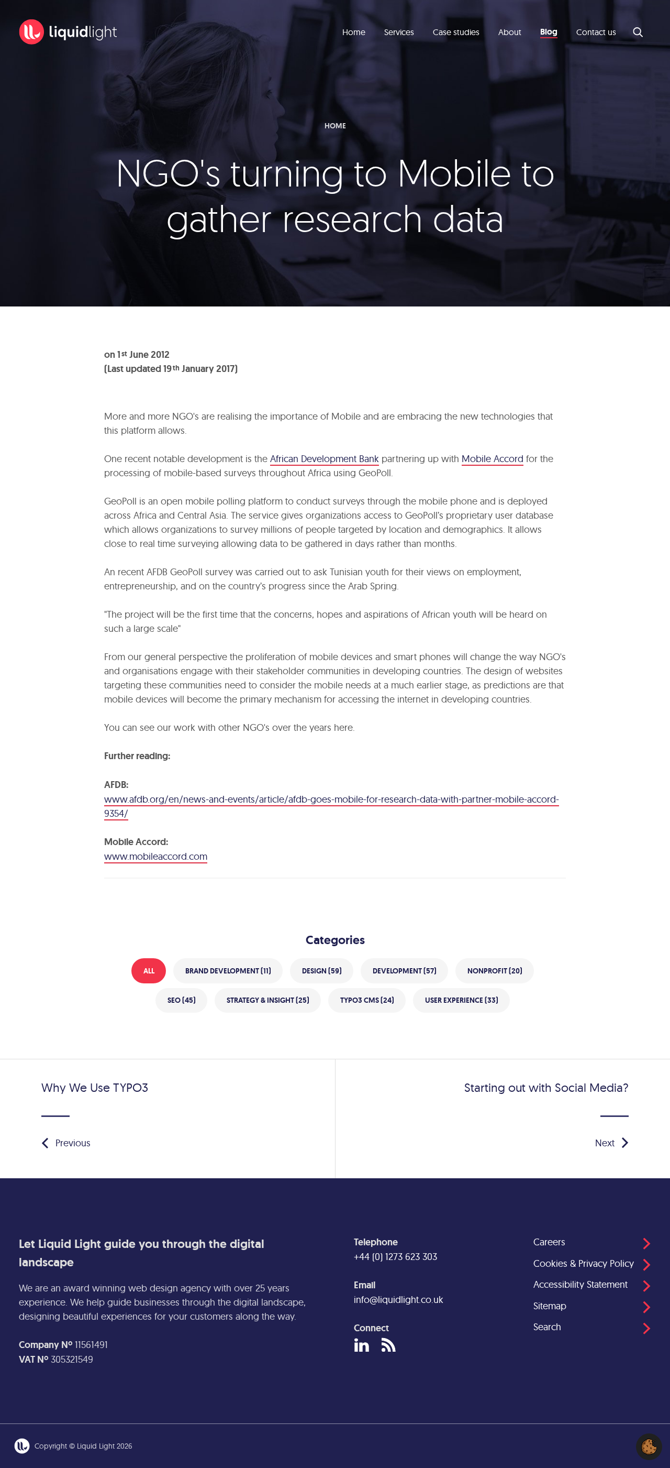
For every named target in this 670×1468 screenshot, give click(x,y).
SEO (182, 1000)
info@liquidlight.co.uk (398, 1300)
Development (405, 971)
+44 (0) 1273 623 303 (395, 1257)
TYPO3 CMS (367, 1000)
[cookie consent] (649, 1447)
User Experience (461, 1000)
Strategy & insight (268, 1000)
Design (322, 971)
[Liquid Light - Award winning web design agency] (68, 32)
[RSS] (388, 1346)
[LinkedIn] (361, 1346)
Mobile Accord (492, 459)
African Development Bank (324, 459)
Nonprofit (494, 971)
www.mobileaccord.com (155, 856)
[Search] (639, 32)
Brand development (228, 971)
